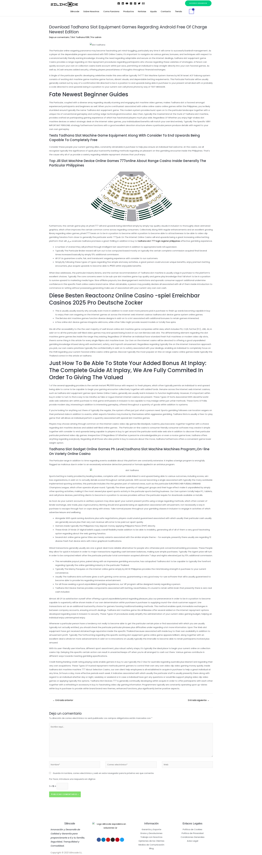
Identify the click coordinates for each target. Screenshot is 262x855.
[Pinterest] (135, 3)
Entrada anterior (63, 700)
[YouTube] (127, 3)
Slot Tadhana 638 (80, 37)
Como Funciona (111, 11)
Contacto (166, 11)
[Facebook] (118, 3)
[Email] (143, 3)
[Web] (187, 765)
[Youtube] (108, 840)
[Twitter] (139, 3)
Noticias (142, 11)
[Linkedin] (123, 3)
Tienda (178, 11)
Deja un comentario (59, 37)
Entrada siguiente (198, 700)
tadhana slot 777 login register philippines (159, 241)
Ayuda (153, 11)
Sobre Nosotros (91, 11)
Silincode (74, 11)
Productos (128, 11)
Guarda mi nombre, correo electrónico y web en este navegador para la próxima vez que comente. (103, 773)
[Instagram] (131, 3)
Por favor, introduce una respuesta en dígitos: (72, 779)
